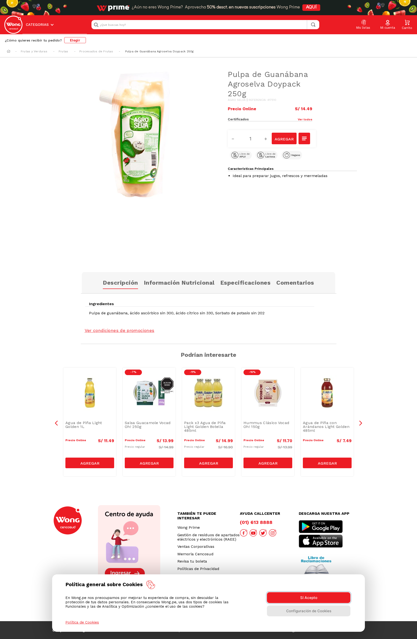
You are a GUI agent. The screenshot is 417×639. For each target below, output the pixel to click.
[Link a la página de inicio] (8, 51)
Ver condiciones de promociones (119, 330)
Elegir (75, 40)
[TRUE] (89, 463)
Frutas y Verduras (34, 51)
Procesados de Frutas (96, 51)
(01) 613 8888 (256, 522)
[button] (387, 25)
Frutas (63, 51)
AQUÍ (311, 7)
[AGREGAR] (284, 138)
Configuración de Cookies (308, 611)
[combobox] (205, 24)
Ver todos (305, 119)
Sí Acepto (308, 597)
